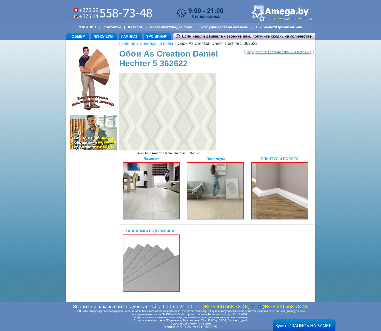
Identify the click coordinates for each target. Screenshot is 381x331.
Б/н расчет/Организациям (279, 27)
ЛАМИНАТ (129, 36)
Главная (127, 43)
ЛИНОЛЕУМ (103, 36)
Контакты (112, 27)
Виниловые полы (156, 43)
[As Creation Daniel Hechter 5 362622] (167, 149)
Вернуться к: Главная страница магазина (279, 52)
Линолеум (215, 159)
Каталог (135, 27)
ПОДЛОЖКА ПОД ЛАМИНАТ (151, 231)
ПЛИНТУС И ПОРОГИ (279, 159)
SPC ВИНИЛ (156, 36)
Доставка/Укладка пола (171, 27)
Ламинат (151, 159)
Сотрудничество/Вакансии (224, 27)
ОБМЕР (78, 36)
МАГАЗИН (87, 27)
